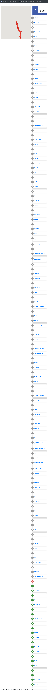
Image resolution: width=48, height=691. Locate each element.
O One (35, 264)
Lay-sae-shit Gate (37, 210)
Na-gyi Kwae (36, 36)
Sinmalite (36, 292)
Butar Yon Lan (37, 268)
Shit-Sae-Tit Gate (37, 106)
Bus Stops (30, 1)
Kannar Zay (36, 301)
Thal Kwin (36, 315)
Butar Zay (36, 144)
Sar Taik (36, 311)
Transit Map (36, 1)
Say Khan (36, 92)
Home (21, 1)
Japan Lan (36, 186)
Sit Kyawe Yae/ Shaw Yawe (39, 253)
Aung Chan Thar (37, 27)
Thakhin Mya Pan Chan (39, 348)
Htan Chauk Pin (37, 97)
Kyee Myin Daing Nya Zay (39, 306)
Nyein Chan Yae (37, 31)
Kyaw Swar (36, 74)
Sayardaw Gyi (37, 200)
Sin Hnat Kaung (37, 50)
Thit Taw (36, 339)
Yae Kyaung (36, 283)
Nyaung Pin (36, 219)
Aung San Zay (37, 163)
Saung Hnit (36, 177)
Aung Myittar (37, 22)
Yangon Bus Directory (7, 1)
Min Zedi (36, 205)
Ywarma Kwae (37, 278)
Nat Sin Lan (36, 297)
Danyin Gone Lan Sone (38, 149)
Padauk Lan (36, 228)
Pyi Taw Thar (37, 191)
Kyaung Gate (36, 167)
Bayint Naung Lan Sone (39, 244)
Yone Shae (36, 41)
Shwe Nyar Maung (38, 83)
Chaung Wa (36, 273)
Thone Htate (36, 55)
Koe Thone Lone (37, 45)
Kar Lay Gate (36, 102)
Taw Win (36, 78)
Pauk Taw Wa (37, 214)
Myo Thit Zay (36, 224)
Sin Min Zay (36, 334)
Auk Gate (36, 17)
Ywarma (36, 195)
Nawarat (36, 69)
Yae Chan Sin (36, 64)
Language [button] (16, 1)
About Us (41, 1)
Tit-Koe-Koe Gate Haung (39, 134)
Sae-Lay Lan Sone (37, 139)
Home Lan (36, 320)
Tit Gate (35, 172)
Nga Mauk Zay (37, 59)
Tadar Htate (36, 130)
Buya (35, 248)
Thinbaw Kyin (37, 287)
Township (25, 1)
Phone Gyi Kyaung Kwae (39, 125)
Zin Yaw (35, 116)
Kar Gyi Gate (36, 88)
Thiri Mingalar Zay (38, 325)
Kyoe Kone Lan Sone (38, 233)
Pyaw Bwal (36, 111)
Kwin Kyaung (37, 329)
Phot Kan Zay (36, 181)
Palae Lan (36, 120)
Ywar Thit (36, 158)
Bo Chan (35, 153)
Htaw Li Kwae (37, 344)
